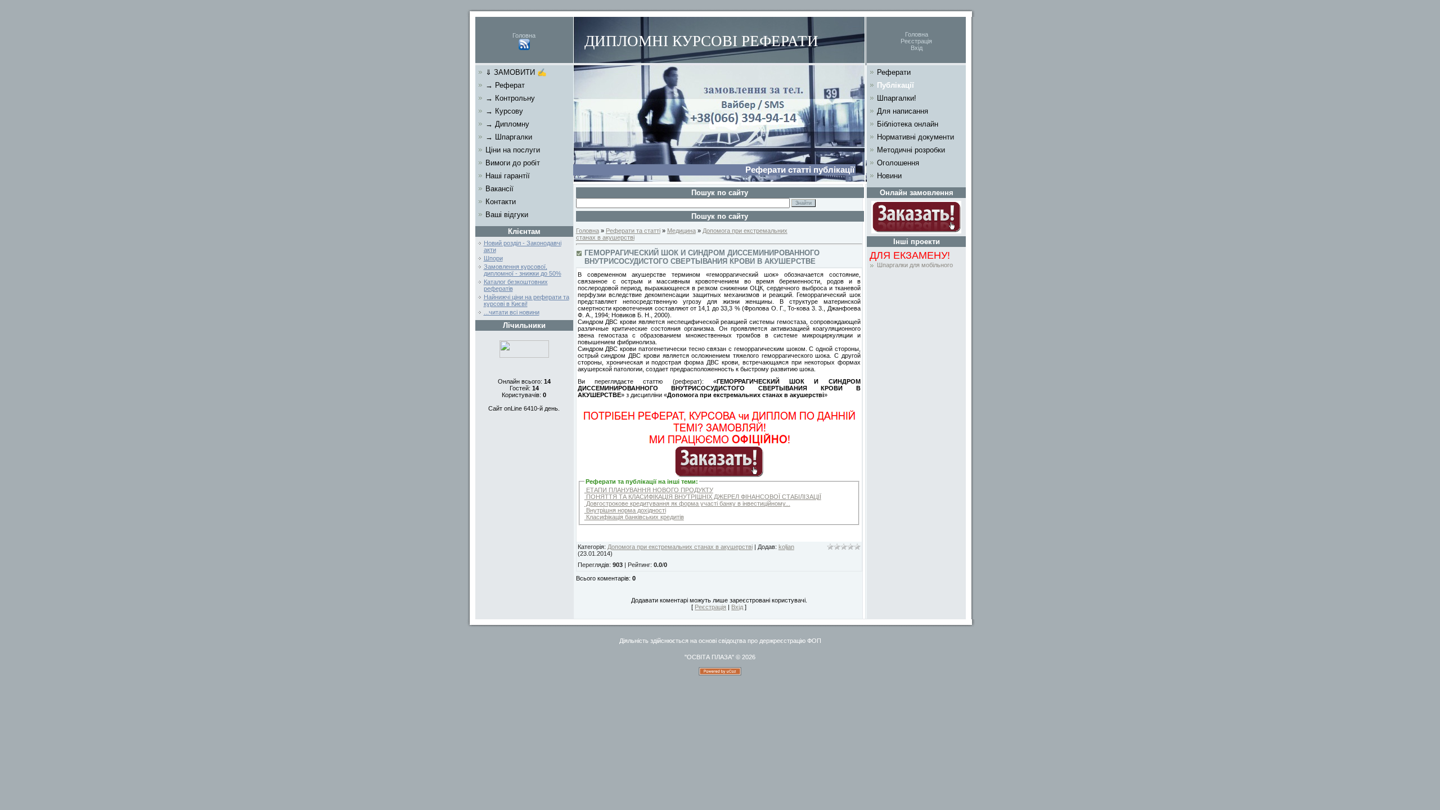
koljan (786, 546)
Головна (524, 35)
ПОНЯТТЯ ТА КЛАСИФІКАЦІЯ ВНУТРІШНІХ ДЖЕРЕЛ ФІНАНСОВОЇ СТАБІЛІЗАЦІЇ (702, 496)
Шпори (493, 258)
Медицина (681, 230)
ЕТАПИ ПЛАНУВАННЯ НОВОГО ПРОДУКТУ (648, 490)
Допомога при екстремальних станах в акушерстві (680, 546)
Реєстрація (916, 41)
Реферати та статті (633, 230)
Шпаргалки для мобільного (915, 265)
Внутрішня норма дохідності (625, 510)
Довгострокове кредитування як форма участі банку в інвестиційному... (687, 503)
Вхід (916, 47)
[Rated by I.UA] (524, 355)
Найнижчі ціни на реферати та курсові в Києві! (526, 300)
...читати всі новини (511, 312)
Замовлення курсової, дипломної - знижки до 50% (522, 270)
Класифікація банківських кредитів (634, 517)
